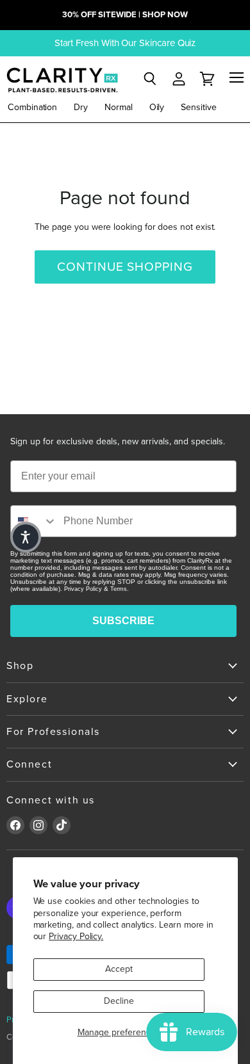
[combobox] (34, 521)
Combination (32, 107)
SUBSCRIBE (123, 620)
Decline (119, 1000)
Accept (119, 968)
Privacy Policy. (76, 936)
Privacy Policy (83, 589)
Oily (157, 107)
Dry (81, 107)
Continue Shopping (125, 267)
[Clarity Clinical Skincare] (61, 80)
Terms (118, 589)
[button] (25, 537)
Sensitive (198, 107)
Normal (118, 107)
